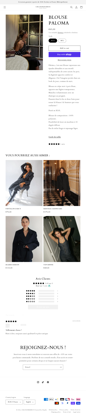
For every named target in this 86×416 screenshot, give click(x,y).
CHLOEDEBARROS (28, 410)
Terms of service (75, 410)
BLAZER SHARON (12, 265)
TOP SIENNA (48, 265)
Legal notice (76, 412)
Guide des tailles (55, 137)
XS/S (53, 40)
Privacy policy (64, 410)
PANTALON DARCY (13, 209)
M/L (62, 40)
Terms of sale (67, 412)
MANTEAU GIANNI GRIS (52, 209)
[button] (4, 7)
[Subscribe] (60, 367)
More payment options (64, 60)
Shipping (60, 32)
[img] (11, 321)
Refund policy (53, 410)
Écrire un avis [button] (43, 307)
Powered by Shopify (41, 410)
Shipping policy (56, 412)
